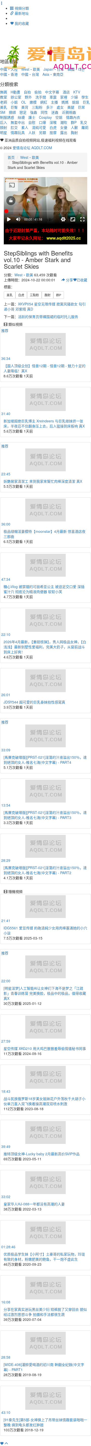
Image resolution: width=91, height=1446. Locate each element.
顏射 (3, 127)
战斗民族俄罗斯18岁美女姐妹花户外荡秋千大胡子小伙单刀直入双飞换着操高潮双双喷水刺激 (44, 1101)
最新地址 (21, 13)
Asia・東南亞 (52, 74)
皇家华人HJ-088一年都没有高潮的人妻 (34, 1203)
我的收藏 (21, 23)
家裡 (63, 97)
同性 (44, 112)
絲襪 (21, 117)
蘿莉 (84, 127)
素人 (24, 127)
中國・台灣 (30, 74)
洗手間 (40, 97)
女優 (63, 127)
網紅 (43, 102)
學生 (84, 97)
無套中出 (18, 122)
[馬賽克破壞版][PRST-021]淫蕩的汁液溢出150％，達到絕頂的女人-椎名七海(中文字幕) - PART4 (45, 760)
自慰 (31, 122)
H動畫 (15, 91)
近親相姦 (69, 112)
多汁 (49, 107)
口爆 (42, 122)
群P (74, 122)
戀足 (23, 112)
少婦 (74, 97)
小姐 (14, 102)
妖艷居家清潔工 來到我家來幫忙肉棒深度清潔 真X (43, 481)
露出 (63, 132)
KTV (76, 91)
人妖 (31, 132)
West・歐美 (29, 157)
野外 (28, 97)
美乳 (3, 107)
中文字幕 (52, 91)
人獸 (74, 127)
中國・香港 (9, 74)
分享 (69, 279)
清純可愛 (39, 127)
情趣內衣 (73, 117)
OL (23, 102)
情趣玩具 (18, 132)
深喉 (53, 122)
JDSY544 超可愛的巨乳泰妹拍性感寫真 (34, 702)
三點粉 (37, 107)
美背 (24, 107)
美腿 (70, 107)
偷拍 (37, 91)
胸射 (74, 132)
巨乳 (86, 102)
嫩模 (33, 102)
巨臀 (14, 107)
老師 (3, 102)
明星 (3, 132)
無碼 (3, 91)
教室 (3, 97)
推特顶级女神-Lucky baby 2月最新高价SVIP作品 (42, 1153)
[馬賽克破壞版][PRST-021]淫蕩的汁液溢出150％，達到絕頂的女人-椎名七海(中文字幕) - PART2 (45, 870)
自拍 (27, 91)
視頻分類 (21, 8)
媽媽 (65, 102)
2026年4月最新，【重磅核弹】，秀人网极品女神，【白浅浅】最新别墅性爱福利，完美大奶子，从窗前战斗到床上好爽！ (45, 646)
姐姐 (75, 102)
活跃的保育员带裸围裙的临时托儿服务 (48, 316)
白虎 (53, 127)
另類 (42, 132)
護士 (31, 117)
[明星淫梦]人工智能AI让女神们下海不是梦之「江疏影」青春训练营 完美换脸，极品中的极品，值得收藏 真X (45, 993)
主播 (54, 102)
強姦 (33, 112)
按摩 (53, 132)
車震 (53, 97)
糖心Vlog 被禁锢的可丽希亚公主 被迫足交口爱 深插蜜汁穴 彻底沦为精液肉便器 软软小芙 (44, 589)
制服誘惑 (7, 117)
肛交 (14, 127)
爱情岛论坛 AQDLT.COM (32, 147)
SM (2, 112)
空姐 (58, 117)
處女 (60, 107)
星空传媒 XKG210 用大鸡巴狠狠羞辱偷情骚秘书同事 (45, 1048)
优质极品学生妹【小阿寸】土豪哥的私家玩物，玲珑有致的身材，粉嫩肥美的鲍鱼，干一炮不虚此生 (44, 1257)
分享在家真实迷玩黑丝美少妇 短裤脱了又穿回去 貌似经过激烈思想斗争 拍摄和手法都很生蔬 (45, 1312)
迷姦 (54, 112)
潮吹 (63, 122)
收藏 (82, 279)
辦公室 (16, 97)
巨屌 (81, 107)
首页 (11, 157)
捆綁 (12, 112)
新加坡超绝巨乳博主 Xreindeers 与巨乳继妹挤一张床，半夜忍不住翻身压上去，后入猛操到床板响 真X (44, 423)
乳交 (83, 122)
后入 (3, 122)
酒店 (66, 91)
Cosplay (45, 117)
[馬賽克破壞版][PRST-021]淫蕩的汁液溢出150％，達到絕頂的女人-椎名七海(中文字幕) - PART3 (45, 815)
